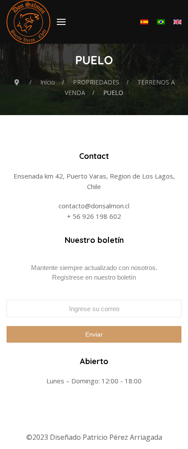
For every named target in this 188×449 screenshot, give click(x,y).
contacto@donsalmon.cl (94, 205)
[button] (61, 22)
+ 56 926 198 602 (94, 216)
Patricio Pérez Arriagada (122, 437)
